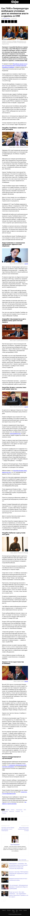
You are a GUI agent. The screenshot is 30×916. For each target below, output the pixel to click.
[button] (2, 2)
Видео (13, 910)
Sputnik (26, 263)
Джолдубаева (5, 811)
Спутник (25, 910)
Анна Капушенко (6, 18)
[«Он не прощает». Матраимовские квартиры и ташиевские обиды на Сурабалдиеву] (4, 887)
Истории (9, 910)
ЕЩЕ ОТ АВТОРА (22, 859)
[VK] (9, 21)
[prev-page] (2, 900)
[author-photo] (15, 842)
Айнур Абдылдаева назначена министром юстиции (23, 829)
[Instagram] (16, 853)
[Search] (28, 2)
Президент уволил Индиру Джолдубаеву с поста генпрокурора (7, 829)
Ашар (14, 911)
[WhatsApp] (15, 21)
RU (16, 911)
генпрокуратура (19, 809)
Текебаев (4, 813)
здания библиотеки (15, 433)
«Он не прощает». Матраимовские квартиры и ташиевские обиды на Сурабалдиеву (18, 887)
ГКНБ (25, 809)
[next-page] (4, 900)
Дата (17, 910)
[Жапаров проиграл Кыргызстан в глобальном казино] (4, 880)
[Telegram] (12, 21)
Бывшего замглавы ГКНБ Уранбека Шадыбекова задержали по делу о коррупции (18, 873)
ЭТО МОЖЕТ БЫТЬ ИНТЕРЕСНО (9, 859)
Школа (20, 910)
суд (22, 811)
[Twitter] (6, 21)
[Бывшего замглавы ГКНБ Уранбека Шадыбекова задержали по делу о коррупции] (4, 873)
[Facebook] (2, 21)
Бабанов (12, 809)
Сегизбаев (17, 811)
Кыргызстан (11, 811)
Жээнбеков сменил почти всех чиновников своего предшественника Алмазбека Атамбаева (14, 65)
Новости (4, 910)
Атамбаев (7, 809)
